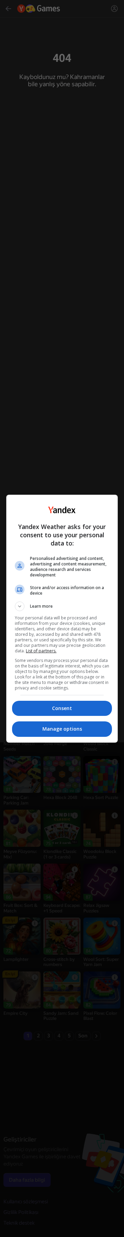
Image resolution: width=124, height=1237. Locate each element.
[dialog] (62, 619)
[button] (62, 606)
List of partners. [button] (41, 651)
